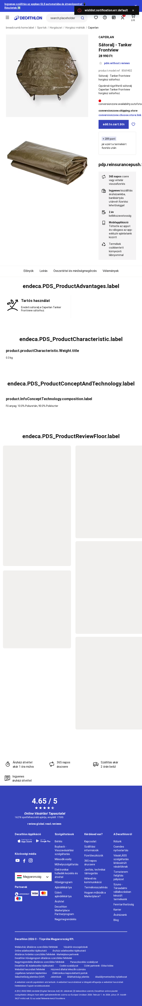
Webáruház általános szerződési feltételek (36, 947)
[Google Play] (43, 841)
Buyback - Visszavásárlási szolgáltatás (64, 850)
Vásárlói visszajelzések (76, 947)
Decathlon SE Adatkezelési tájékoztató (34, 965)
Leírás (44, 271)
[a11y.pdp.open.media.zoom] (47, 75)
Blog (116, 920)
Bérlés (58, 841)
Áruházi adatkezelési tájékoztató (69, 950)
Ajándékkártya (63, 887)
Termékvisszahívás (96, 887)
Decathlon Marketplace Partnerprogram (64, 910)
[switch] (133, 124)
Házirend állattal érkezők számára (68, 969)
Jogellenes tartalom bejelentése (31, 973)
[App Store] (24, 841)
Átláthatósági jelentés (78, 977)
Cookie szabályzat (69, 965)
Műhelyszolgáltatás (66, 864)
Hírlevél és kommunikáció (93, 880)
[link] (44, 824)
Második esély (63, 859)
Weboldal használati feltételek (30, 969)
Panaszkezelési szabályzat (84, 962)
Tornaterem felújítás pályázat (121, 875)
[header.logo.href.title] (28, 18)
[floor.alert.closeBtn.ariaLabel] (133, 10)
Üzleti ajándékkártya (63, 894)
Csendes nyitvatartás (121, 848)
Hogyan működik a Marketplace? (95, 894)
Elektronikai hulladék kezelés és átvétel (66, 873)
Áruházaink (120, 914)
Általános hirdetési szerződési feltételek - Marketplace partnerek (47, 954)
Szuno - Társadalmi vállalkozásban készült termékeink (122, 892)
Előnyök (28, 271)
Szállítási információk (91, 848)
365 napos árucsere (90, 862)
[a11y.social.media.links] (17, 860)
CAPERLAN (106, 37)
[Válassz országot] (33, 876)
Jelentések (55, 977)
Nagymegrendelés (65, 919)
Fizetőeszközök (93, 855)
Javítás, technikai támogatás (94, 871)
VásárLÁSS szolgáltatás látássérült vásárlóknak (121, 861)
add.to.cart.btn (113, 124)
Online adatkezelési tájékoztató (31, 950)
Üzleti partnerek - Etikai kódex (98, 965)
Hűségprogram (63, 882)
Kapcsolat (90, 841)
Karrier (117, 909)
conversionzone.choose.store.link (120, 115)
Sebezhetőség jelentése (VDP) (30, 977)
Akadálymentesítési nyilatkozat (111, 977)
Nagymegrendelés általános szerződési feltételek (39, 962)
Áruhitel (59, 901)
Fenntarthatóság (124, 904)
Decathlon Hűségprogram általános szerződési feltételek (43, 958)
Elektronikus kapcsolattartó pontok (70, 973)
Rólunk (117, 841)
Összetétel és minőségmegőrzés (75, 271)
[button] (71, 286)
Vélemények (111, 271)
